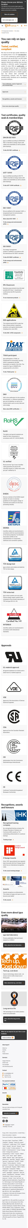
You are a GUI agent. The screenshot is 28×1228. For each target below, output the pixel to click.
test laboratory (22, 54)
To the (7, 900)
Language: (9, 1124)
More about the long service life (12, 1019)
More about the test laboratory (12, 945)
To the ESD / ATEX (12, 333)
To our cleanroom (10, 297)
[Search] (17, 26)
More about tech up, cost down (13, 983)
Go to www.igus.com (8, 20)
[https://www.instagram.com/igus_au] (3, 1121)
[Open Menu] (2, 26)
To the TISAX (8, 372)
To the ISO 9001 (10, 150)
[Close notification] (25, 2)
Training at (7, 839)
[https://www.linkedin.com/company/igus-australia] (7, 1121)
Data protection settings (20, 1137)
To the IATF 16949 (11, 185)
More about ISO (9, 219)
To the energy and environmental (12, 223)
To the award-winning (11, 871)
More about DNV (11, 409)
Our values (17, 30)
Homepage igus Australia (7, 30)
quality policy (20, 66)
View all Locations (9, 14)
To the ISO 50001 (11, 257)
